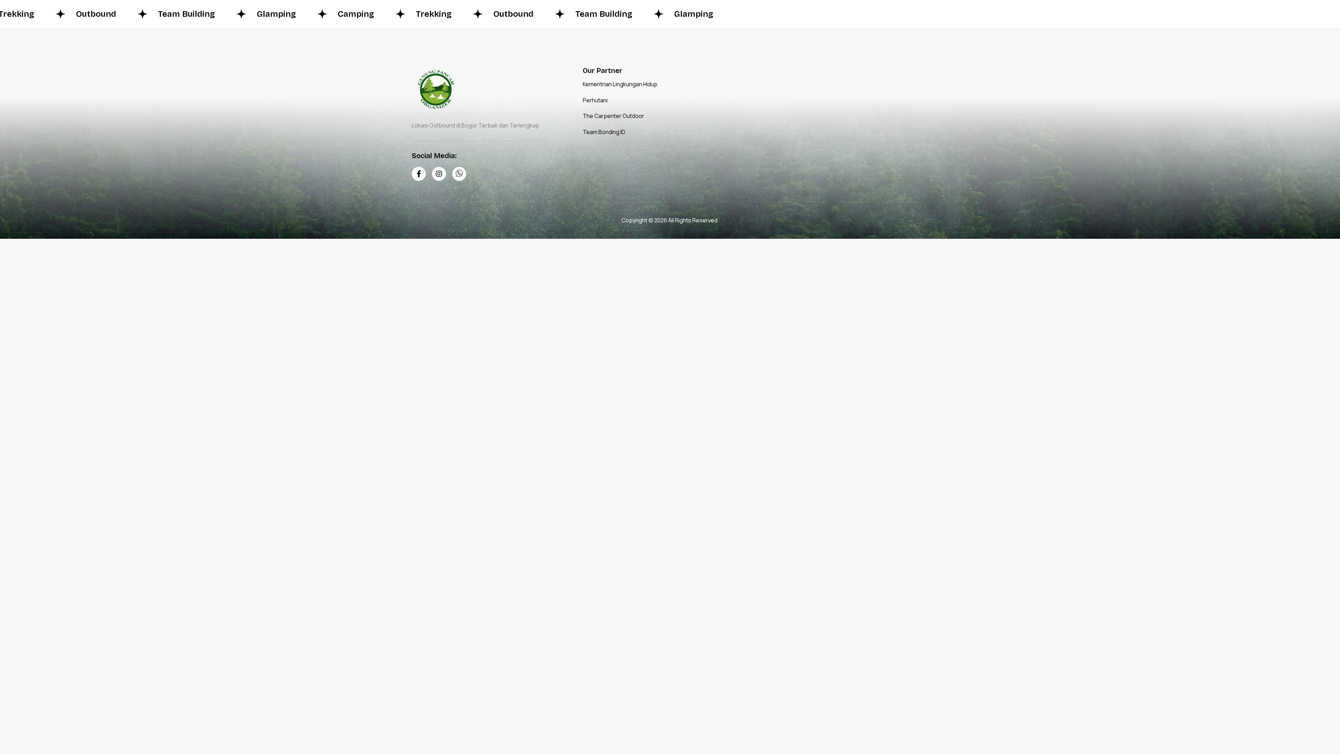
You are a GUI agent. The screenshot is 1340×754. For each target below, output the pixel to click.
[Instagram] (439, 174)
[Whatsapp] (459, 174)
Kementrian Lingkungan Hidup (620, 84)
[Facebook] (419, 174)
